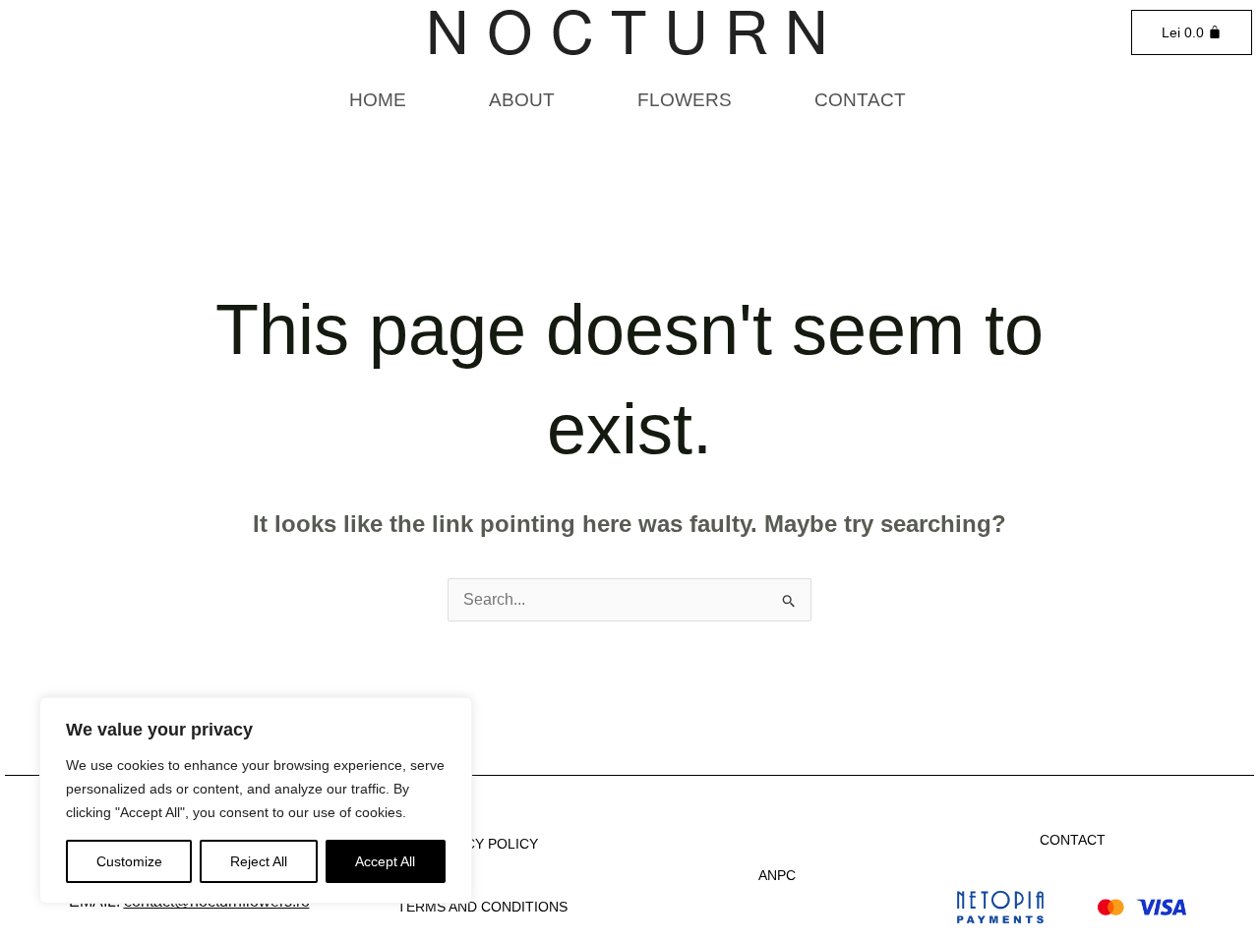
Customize (129, 861)
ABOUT (522, 99)
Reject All (258, 861)
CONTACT (860, 99)
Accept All (385, 861)
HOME (377, 99)
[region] (255, 800)
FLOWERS (684, 99)
